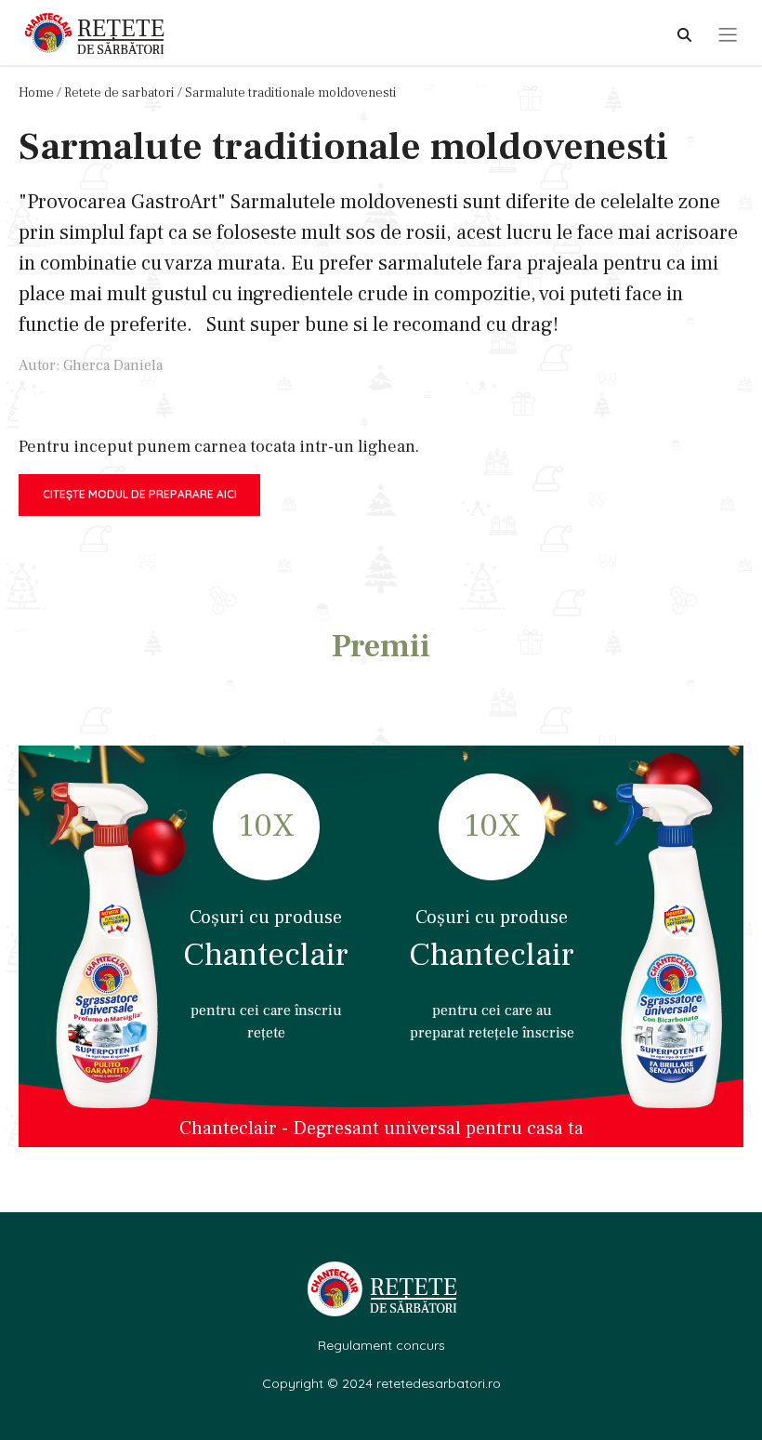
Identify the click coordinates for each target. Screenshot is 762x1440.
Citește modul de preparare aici (140, 494)
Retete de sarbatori (119, 93)
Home (36, 93)
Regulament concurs (381, 1345)
